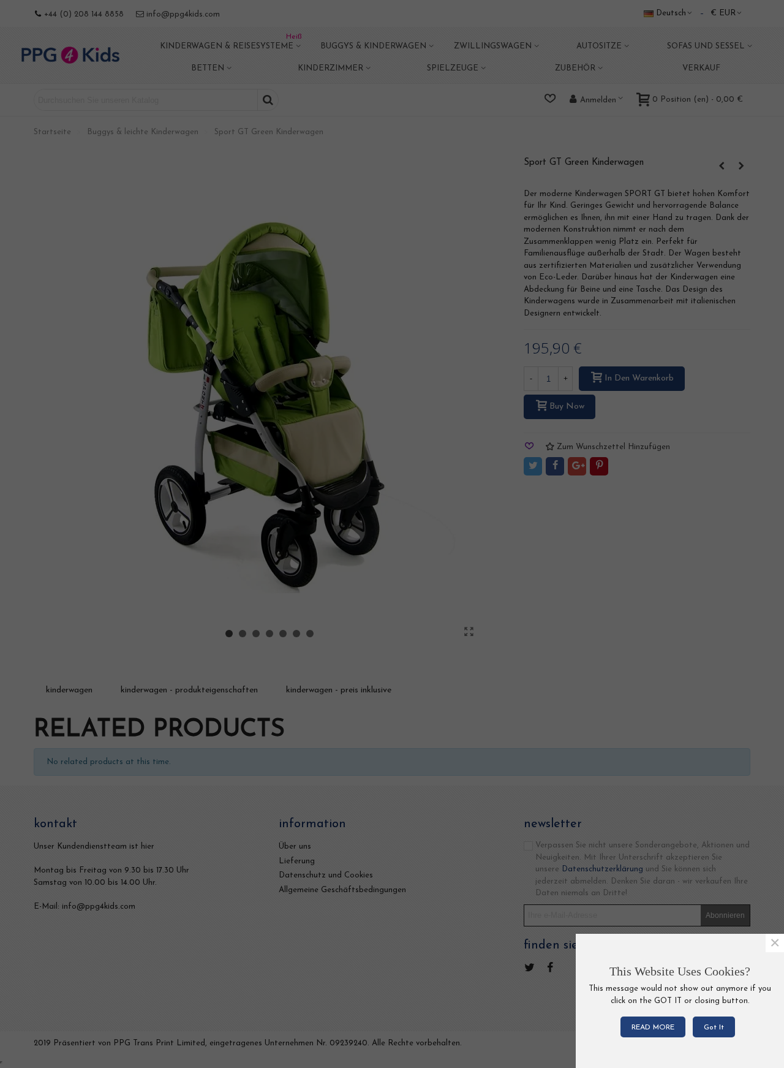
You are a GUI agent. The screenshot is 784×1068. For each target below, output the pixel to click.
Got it (714, 1027)
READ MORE (652, 1027)
